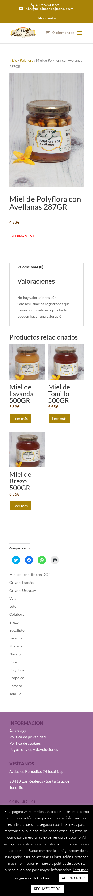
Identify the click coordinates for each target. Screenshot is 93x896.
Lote (12, 606)
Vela (12, 598)
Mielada (15, 646)
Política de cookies (25, 743)
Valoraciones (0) (30, 267)
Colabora (16, 614)
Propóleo (16, 677)
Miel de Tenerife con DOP (30, 574)
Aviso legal (18, 730)
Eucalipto (17, 630)
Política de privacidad (27, 737)
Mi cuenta (46, 18)
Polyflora (26, 60)
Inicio (13, 60)
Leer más (20, 418)
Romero (15, 685)
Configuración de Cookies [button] (30, 878)
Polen (14, 662)
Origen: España (21, 582)
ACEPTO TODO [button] (73, 878)
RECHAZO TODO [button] (47, 889)
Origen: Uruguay (22, 590)
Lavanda (15, 638)
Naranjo (15, 654)
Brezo (14, 622)
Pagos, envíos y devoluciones (33, 749)
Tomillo (15, 693)
